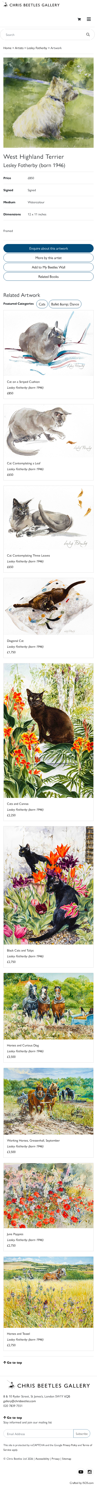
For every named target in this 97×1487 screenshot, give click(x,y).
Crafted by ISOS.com (82, 1483)
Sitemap (66, 1458)
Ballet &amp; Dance (65, 303)
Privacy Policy (70, 1445)
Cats (42, 303)
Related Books (48, 276)
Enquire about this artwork (48, 248)
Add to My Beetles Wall (48, 267)
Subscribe (82, 1433)
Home (7, 47)
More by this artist (48, 257)
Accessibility (42, 1458)
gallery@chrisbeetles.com (19, 1401)
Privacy (56, 1458)
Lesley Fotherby (37, 47)
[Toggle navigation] (89, 19)
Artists (19, 47)
